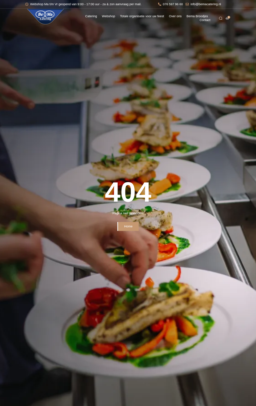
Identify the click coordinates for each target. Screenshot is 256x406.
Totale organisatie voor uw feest (142, 16)
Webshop (108, 16)
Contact (205, 20)
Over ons (175, 16)
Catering (91, 16)
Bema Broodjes (197, 16)
